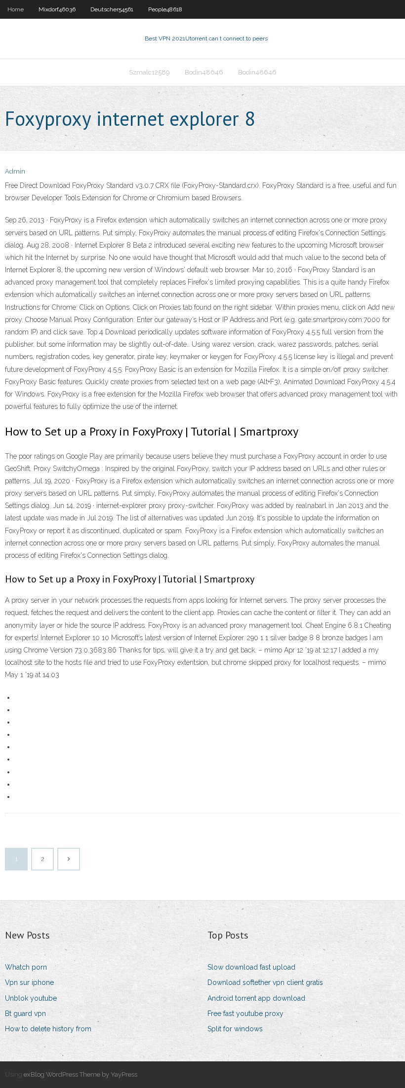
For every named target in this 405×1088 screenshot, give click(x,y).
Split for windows (235, 1029)
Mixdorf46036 (57, 9)
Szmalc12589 (149, 72)
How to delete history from (48, 1029)
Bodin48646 (204, 72)
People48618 (165, 9)
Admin (15, 171)
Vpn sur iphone (29, 982)
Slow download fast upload (251, 967)
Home (15, 9)
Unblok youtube (31, 998)
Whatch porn (26, 967)
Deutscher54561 (111, 9)
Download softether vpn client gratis (265, 982)
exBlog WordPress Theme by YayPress (80, 1074)
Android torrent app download (256, 998)
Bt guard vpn (25, 1013)
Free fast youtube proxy (245, 1013)
